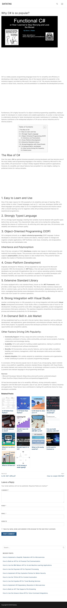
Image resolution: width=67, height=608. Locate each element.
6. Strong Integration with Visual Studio (32, 144)
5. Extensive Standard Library (29, 142)
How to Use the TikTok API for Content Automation (20, 577)
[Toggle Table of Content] (44, 127)
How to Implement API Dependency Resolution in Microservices (24, 585)
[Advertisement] (32, 63)
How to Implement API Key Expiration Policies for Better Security (24, 573)
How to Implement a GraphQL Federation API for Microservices (23, 557)
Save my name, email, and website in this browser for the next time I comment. (29, 529)
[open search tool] (57, 4)
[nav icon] (62, 4)
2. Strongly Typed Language (29, 134)
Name (3, 505)
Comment (5, 490)
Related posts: (27, 150)
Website (4, 521)
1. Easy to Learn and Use (28, 132)
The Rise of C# (24, 130)
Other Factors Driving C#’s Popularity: (33, 148)
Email (3, 513)
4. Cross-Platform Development (30, 140)
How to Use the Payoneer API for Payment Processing (21, 569)
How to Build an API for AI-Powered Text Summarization (21, 561)
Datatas (7, 4)
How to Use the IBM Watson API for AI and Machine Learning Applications (27, 565)
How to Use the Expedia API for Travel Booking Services (21, 581)
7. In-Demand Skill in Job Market (30, 146)
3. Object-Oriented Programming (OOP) (33, 136)
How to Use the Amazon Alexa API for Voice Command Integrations (25, 593)
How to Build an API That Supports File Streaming (19, 589)
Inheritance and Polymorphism (31, 138)
